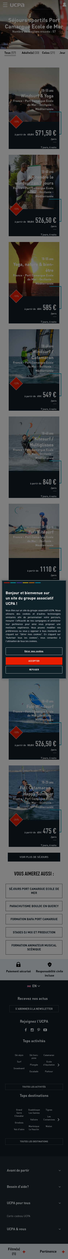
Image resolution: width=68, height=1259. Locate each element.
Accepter (34, 661)
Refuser (34, 669)
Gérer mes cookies (34, 651)
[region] (34, 629)
